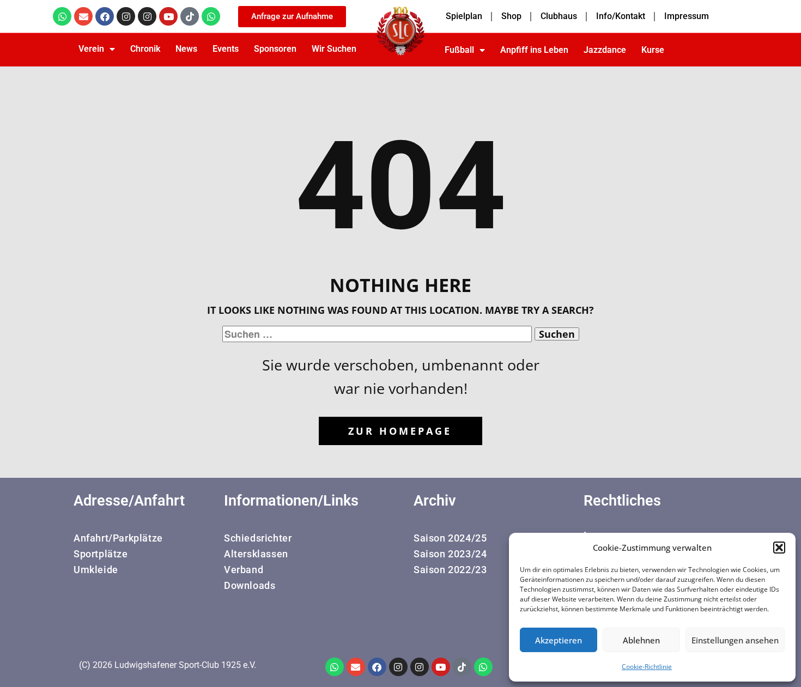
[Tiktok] (189, 16)
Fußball (459, 50)
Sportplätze (101, 554)
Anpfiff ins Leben (534, 50)
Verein (91, 49)
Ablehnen (641, 640)
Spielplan (464, 16)
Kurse (652, 50)
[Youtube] (168, 16)
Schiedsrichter (258, 538)
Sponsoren (275, 49)
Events (226, 49)
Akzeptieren (558, 640)
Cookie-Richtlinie (647, 666)
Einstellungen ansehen (735, 640)
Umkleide (96, 569)
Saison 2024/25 (450, 538)
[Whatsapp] (62, 16)
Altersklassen (256, 554)
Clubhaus (559, 16)
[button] (779, 547)
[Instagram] (126, 16)
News (186, 49)
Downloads (249, 585)
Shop (511, 16)
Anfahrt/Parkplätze (118, 538)
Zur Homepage (400, 430)
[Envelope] (83, 16)
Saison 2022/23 (450, 569)
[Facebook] (104, 16)
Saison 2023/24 (450, 554)
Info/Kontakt (620, 16)
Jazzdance (605, 50)
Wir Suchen (334, 49)
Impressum (686, 16)
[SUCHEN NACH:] (378, 334)
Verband (243, 569)
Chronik (145, 49)
